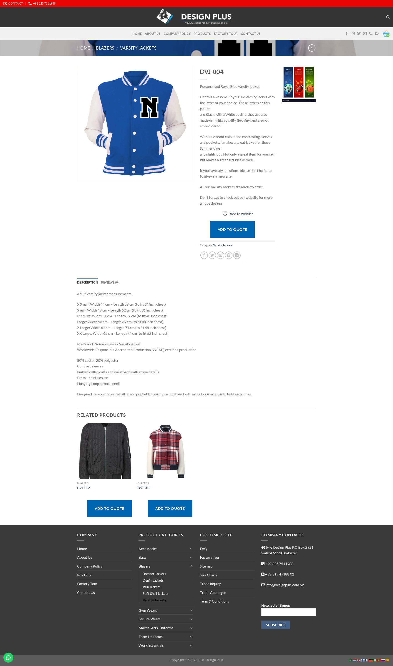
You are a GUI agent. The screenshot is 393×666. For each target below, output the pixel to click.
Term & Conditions (214, 601)
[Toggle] (191, 548)
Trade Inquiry (210, 583)
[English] (359, 659)
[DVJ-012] (105, 451)
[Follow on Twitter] (359, 34)
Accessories (148, 548)
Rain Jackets (152, 587)
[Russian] (383, 659)
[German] (371, 659)
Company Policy (177, 33)
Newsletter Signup (275, 605)
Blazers (105, 47)
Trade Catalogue (213, 592)
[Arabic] (351, 659)
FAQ (203, 548)
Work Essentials (151, 645)
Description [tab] (87, 282)
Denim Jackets (153, 580)
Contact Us (251, 33)
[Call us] (371, 34)
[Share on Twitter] (212, 255)
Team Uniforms (151, 636)
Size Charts (208, 575)
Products (202, 33)
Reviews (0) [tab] (110, 282)
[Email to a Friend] (220, 255)
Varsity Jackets (138, 47)
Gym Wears (148, 610)
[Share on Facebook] (204, 255)
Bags (142, 557)
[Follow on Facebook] (347, 34)
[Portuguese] (379, 659)
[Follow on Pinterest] (376, 34)
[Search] (388, 17)
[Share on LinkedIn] (237, 255)
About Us (152, 33)
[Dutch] (355, 659)
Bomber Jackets (154, 574)
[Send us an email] (365, 34)
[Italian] (375, 659)
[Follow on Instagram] (353, 34)
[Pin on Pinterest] (228, 255)
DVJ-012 (83, 488)
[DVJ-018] (166, 451)
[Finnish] (363, 659)
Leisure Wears (150, 619)
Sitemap (206, 566)
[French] (367, 659)
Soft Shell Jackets (156, 594)
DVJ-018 (144, 488)
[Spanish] (387, 659)
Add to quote (232, 229)
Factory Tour (226, 33)
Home (137, 33)
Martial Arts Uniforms (156, 628)
